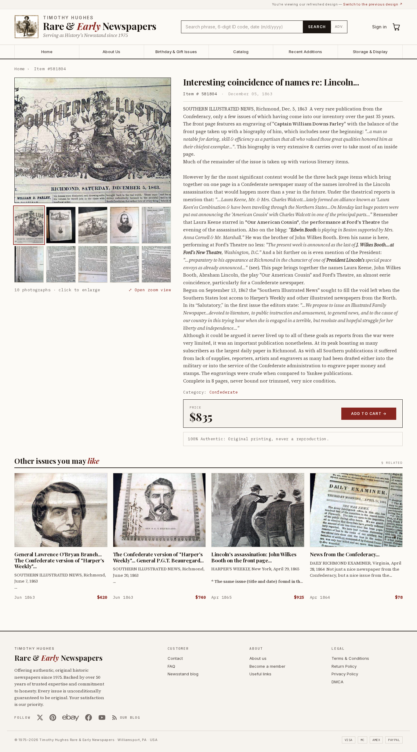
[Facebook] (88, 717)
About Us (111, 51)
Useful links (260, 673)
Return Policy (344, 666)
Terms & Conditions (350, 658)
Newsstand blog (183, 673)
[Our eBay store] (70, 717)
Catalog (241, 51)
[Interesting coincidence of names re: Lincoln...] (29, 225)
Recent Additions (305, 51)
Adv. (339, 26)
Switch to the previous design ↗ (373, 4)
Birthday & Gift (176, 51)
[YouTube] (102, 717)
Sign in (379, 26)
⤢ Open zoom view (150, 289)
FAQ (171, 666)
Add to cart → (369, 413)
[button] (92, 140)
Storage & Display (370, 51)
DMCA (337, 681)
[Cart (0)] (396, 27)
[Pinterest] (52, 717)
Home (47, 51)
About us (258, 658)
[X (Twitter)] (40, 717)
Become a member (267, 666)
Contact (175, 658)
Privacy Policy (345, 673)
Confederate (223, 392)
